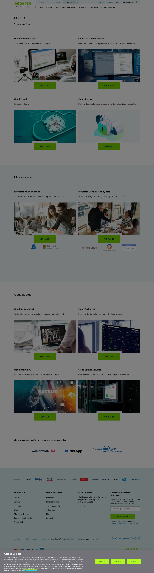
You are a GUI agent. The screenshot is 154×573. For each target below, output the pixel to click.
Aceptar (134, 561)
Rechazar (118, 561)
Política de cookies (30, 571)
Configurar (102, 561)
